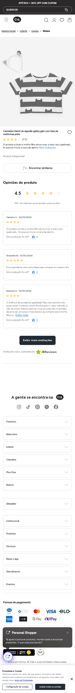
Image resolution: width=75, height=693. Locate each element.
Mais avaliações (47, 147)
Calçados (11, 459)
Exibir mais (22, 315)
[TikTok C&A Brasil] (28, 407)
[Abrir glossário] (42, 503)
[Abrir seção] (44, 421)
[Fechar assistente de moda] (67, 632)
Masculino (11, 434)
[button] (46, 20)
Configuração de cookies (17, 687)
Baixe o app (12, 558)
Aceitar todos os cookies (50, 687)
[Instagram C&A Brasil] (19, 407)
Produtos (11, 533)
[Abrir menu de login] (54, 20)
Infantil (9, 446)
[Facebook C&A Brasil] (56, 407)
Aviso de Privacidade (24, 680)
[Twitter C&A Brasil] (46, 407)
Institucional (12, 520)
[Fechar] (71, 679)
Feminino (11, 421)
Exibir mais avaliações (37, 340)
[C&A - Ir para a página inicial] (17, 20)
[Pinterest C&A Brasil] (37, 407)
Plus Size (11, 472)
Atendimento (13, 571)
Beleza (9, 484)
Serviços (11, 546)
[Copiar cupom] (66, 9)
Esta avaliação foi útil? (17, 236)
